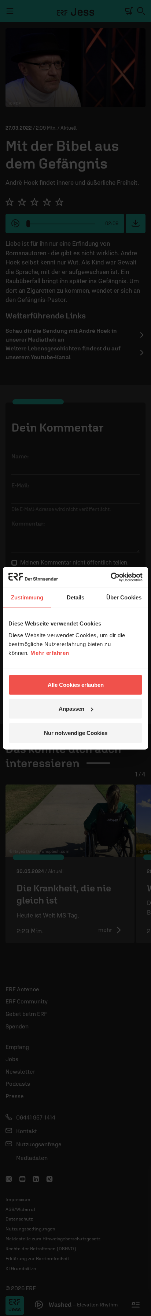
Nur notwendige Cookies (75, 732)
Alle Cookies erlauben (76, 684)
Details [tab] (76, 597)
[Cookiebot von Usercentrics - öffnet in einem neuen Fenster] (110, 577)
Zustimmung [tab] (27, 597)
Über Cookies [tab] (123, 597)
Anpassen (71, 709)
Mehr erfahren (49, 652)
